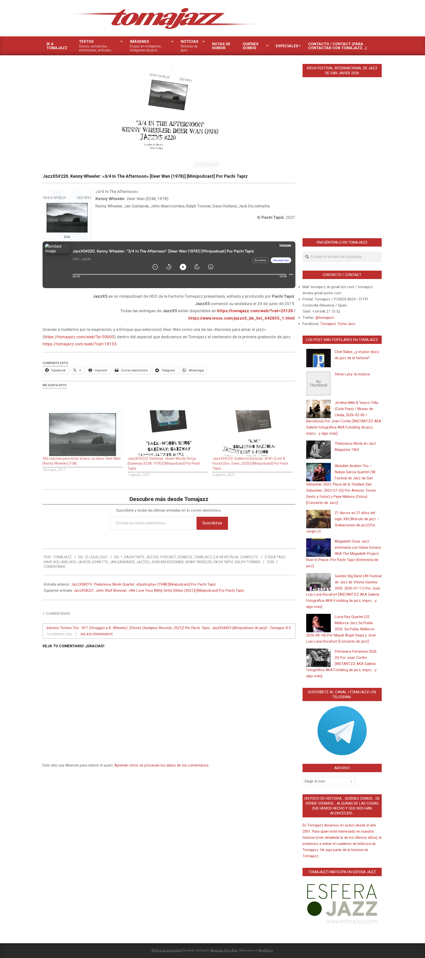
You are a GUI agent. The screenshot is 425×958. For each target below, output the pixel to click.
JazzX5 (152, 557)
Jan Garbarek (122, 562)
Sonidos (185, 557)
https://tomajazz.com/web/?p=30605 (79, 336)
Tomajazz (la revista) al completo (226, 557)
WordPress (265, 950)
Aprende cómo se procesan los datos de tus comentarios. (161, 765)
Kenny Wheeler (198, 562)
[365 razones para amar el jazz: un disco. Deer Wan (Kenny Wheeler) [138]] (83, 433)
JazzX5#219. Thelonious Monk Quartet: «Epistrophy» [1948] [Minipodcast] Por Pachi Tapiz (143, 584)
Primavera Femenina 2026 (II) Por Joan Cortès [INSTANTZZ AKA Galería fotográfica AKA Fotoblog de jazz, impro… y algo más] (341, 663)
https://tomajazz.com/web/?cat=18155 (80, 343)
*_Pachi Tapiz (132, 557)
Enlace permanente (97, 634)
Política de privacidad (167, 950)
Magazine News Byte (224, 950)
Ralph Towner (247, 562)
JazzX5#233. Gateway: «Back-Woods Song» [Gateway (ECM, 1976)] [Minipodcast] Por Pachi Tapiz (164, 463)
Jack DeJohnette (92, 562)
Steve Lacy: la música (352, 374)
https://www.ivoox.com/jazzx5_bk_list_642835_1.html (241, 318)
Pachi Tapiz (223, 562)
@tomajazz (325, 317)
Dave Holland (56, 562)
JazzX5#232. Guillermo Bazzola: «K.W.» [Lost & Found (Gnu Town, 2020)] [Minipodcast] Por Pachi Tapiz (250, 463)
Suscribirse (212, 523)
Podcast (168, 557)
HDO (72, 562)
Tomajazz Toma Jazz (337, 324)
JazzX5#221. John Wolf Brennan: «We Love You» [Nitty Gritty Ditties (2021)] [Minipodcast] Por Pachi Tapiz (159, 590)
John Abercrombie (167, 562)
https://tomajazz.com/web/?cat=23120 (255, 310)
